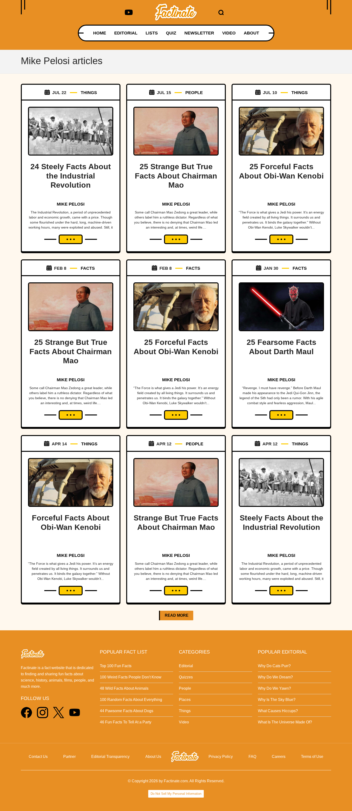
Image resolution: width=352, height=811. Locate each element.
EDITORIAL (125, 33)
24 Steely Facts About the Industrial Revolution (70, 175)
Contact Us (38, 757)
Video (184, 722)
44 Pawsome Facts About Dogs (126, 711)
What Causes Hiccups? (278, 711)
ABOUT (251, 33)
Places (185, 700)
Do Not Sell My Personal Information (176, 793)
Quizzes (186, 677)
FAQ (252, 757)
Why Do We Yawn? (274, 688)
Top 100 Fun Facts (115, 666)
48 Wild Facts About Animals (124, 688)
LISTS (152, 33)
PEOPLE (194, 92)
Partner (69, 757)
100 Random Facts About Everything (131, 700)
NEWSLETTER (199, 33)
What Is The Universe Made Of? (285, 722)
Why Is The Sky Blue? (276, 700)
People (185, 688)
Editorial (186, 666)
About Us (153, 757)
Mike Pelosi (71, 204)
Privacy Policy (221, 757)
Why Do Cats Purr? (274, 666)
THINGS (89, 92)
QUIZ (171, 33)
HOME (99, 33)
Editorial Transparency (110, 757)
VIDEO (229, 33)
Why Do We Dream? (275, 677)
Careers (278, 757)
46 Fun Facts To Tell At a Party (125, 722)
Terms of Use (312, 757)
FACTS (88, 268)
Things (185, 711)
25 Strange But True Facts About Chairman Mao (176, 175)
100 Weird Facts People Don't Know (130, 677)
